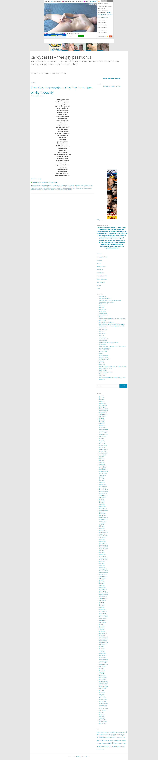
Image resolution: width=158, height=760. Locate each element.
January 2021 (102, 468)
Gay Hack (101, 331)
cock (125, 732)
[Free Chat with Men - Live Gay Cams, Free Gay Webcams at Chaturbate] (79, 47)
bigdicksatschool (65, 185)
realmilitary (71, 188)
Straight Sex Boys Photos (105, 372)
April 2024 (102, 401)
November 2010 (103, 639)
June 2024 (102, 398)
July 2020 (101, 477)
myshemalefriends (46, 188)
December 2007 (103, 703)
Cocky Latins (102, 311)
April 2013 (102, 585)
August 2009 (102, 666)
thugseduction (47, 189)
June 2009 (102, 670)
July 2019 (101, 499)
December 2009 (103, 659)
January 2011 (102, 635)
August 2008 (102, 688)
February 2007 (103, 721)
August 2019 (102, 497)
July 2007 (101, 712)
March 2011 (102, 631)
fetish (103, 734)
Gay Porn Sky (102, 337)
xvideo (98, 288)
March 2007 (102, 720)
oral (125, 740)
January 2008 (102, 701)
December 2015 (103, 545)
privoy (60, 188)
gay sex (120, 737)
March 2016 (102, 541)
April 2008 (102, 696)
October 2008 (103, 685)
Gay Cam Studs (103, 329)
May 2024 (101, 399)
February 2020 (103, 486)
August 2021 (102, 455)
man (111, 740)
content (33, 82)
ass (108, 732)
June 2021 (102, 458)
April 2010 (102, 652)
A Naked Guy (102, 296)
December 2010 (103, 637)
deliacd (41, 186)
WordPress (86, 757)
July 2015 (101, 550)
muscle (122, 740)
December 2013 (103, 571)
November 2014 (103, 558)
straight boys (117, 743)
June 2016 (102, 539)
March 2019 (102, 506)
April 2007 (102, 718)
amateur (103, 732)
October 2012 (103, 596)
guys (98, 740)
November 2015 (103, 547)
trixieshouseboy (63, 189)
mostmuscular (89, 186)
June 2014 (102, 561)
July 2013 (101, 580)
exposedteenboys (54, 186)
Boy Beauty (102, 306)
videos (123, 746)
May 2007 (101, 716)
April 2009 (102, 674)
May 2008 (101, 694)
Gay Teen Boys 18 (104, 339)
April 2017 (102, 528)
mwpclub (40, 188)
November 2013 (103, 572)
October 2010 (103, 640)
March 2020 (102, 484)
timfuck (52, 189)
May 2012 (101, 606)
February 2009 (103, 677)
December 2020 (103, 469)
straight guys (123, 743)
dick (101, 735)
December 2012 (103, 593)
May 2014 (101, 563)
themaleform (40, 189)
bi (117, 732)
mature (115, 740)
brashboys (72, 185)
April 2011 (102, 629)
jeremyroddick (82, 186)
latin (109, 740)
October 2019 (103, 493)
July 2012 (101, 602)
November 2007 (103, 705)
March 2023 (102, 425)
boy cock (101, 307)
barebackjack (49, 185)
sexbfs (76, 188)
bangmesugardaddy (36, 185)
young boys (102, 749)
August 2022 (102, 436)
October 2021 (103, 451)
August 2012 (102, 600)
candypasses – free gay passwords (61, 57)
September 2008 (103, 687)
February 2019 (103, 508)
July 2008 (101, 690)
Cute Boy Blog (103, 313)
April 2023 (102, 423)
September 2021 (103, 453)
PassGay (101, 361)
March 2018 (102, 514)
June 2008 (102, 692)
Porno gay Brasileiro (102, 257)
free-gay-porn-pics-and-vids (106, 322)
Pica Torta (101, 363)
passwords (100, 743)
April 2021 (102, 462)
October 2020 (103, 473)
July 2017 (101, 525)
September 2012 (103, 598)
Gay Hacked (102, 333)
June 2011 (102, 626)
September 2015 (103, 549)
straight (111, 743)
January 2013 (102, 591)
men (118, 740)
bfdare (59, 185)
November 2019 (103, 492)
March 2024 (102, 403)
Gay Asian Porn (103, 328)
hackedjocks (76, 186)
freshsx (65, 186)
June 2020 (102, 479)
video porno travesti (102, 276)
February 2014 (103, 569)
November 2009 (103, 661)
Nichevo (101, 353)
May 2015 (101, 552)
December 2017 (103, 517)
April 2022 (102, 442)
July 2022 (101, 438)
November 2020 (103, 471)
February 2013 (103, 589)
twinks (113, 746)
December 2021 (103, 449)
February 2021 (103, 466)
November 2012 (103, 594)
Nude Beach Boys (103, 355)
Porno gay (99, 260)
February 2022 (103, 445)
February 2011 (103, 633)
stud (99, 746)
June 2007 (102, 714)
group (124, 737)
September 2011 (103, 620)
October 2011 (103, 618)
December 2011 (103, 615)
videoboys (70, 189)
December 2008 (103, 681)
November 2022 (103, 431)
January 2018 (102, 515)
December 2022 (103, 429)
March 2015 (102, 554)
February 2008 (103, 699)
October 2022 (103, 433)
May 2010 (101, 650)
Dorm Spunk (102, 320)
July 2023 (101, 418)
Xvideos (99, 285)
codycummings (86, 185)
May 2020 (101, 480)
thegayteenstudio (88, 188)
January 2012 (102, 613)
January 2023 (102, 427)
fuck (106, 734)
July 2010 (101, 646)
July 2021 (101, 456)
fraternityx (60, 186)
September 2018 (103, 510)
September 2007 (103, 709)
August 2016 (102, 537)
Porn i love (102, 364)
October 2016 (103, 534)
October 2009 (103, 663)
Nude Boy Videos (103, 357)
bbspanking (55, 185)
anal (106, 732)
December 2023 (103, 409)
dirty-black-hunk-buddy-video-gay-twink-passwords (112, 318)
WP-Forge (79, 757)
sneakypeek (81, 188)
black (119, 732)
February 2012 (103, 611)
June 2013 (102, 582)
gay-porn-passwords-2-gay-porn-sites (108, 342)
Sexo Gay (99, 254)
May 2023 (101, 422)
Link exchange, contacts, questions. (112, 86)
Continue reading (36, 179)
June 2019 (102, 501)
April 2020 (102, 482)
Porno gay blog (100, 272)
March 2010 (102, 653)
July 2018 (101, 512)
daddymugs (36, 186)
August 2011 (102, 622)
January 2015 (102, 556)
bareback (44, 185)
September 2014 (103, 560)
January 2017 (102, 530)
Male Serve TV (103, 352)
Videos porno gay (101, 266)
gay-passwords (103, 340)
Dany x (101, 317)
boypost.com (102, 309)
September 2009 (103, 664)
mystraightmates (55, 188)
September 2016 (103, 536)
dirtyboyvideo (46, 186)
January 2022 (102, 447)
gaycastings (70, 186)
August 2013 (102, 578)
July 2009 (101, 668)
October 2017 (103, 521)
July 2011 (101, 624)
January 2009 (102, 679)
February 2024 (103, 405)
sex (107, 743)
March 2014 (102, 567)
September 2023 (103, 414)
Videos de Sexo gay (102, 279)
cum (98, 735)
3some (99, 732)
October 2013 (103, 574)
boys (122, 732)
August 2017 (102, 523)
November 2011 (103, 617)
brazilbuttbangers (79, 185)
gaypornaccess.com (114, 737)
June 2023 (102, 420)
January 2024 (102, 407)
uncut (117, 746)
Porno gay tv (100, 269)
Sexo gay (99, 263)
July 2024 (101, 396)
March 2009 (102, 676)
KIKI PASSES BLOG (104, 350)
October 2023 (103, 412)
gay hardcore (118, 734)
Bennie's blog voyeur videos (106, 302)
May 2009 (101, 672)
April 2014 (102, 565)
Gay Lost (101, 335)
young (98, 749)
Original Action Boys (104, 359)
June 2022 (102, 440)
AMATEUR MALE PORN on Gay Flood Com (110, 300)
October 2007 (103, 707)
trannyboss (57, 189)
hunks (106, 740)
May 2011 (101, 628)
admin (42, 96)
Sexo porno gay (101, 282)
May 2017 (101, 526)
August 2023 (102, 416)
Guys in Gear (102, 344)
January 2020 (102, 488)
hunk (102, 739)
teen (103, 746)
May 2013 (101, 583)
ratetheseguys (65, 188)
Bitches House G (103, 304)
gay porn (107, 737)
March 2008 (102, 698)
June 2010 (102, 648)
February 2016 (103, 543)
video (120, 746)
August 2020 (102, 475)
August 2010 (102, 644)
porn (104, 743)
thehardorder (34, 189)
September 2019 (103, 495)
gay (112, 734)
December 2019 (103, 490)
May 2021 (101, 460)
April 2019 (102, 504)
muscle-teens (34, 188)
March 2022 (102, 444)
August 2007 (102, 710)
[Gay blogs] (100, 219)
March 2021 (102, 464)
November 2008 (103, 683)
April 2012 (102, 607)
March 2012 (102, 609)
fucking (109, 734)
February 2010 (103, 655)
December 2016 (103, 532)
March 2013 (102, 587)
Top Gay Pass (102, 374)
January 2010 (102, 657)
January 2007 (102, 723)
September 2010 (103, 642)
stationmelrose (103, 370)
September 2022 (103, 434)
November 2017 (103, 519)
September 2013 (103, 576)
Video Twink (102, 375)
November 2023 (103, 410)
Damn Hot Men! (103, 315)
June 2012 (102, 604)
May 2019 (101, 503)
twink (108, 746)
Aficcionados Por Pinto (105, 298)
